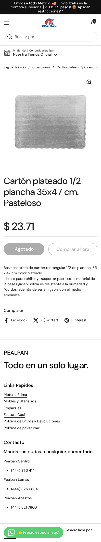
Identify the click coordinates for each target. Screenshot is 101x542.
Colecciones (41, 67)
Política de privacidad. (22, 428)
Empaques (12, 408)
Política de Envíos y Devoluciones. (32, 421)
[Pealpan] (49, 23)
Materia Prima (15, 394)
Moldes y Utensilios (20, 401)
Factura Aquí (14, 414)
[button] (92, 23)
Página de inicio (15, 67)
